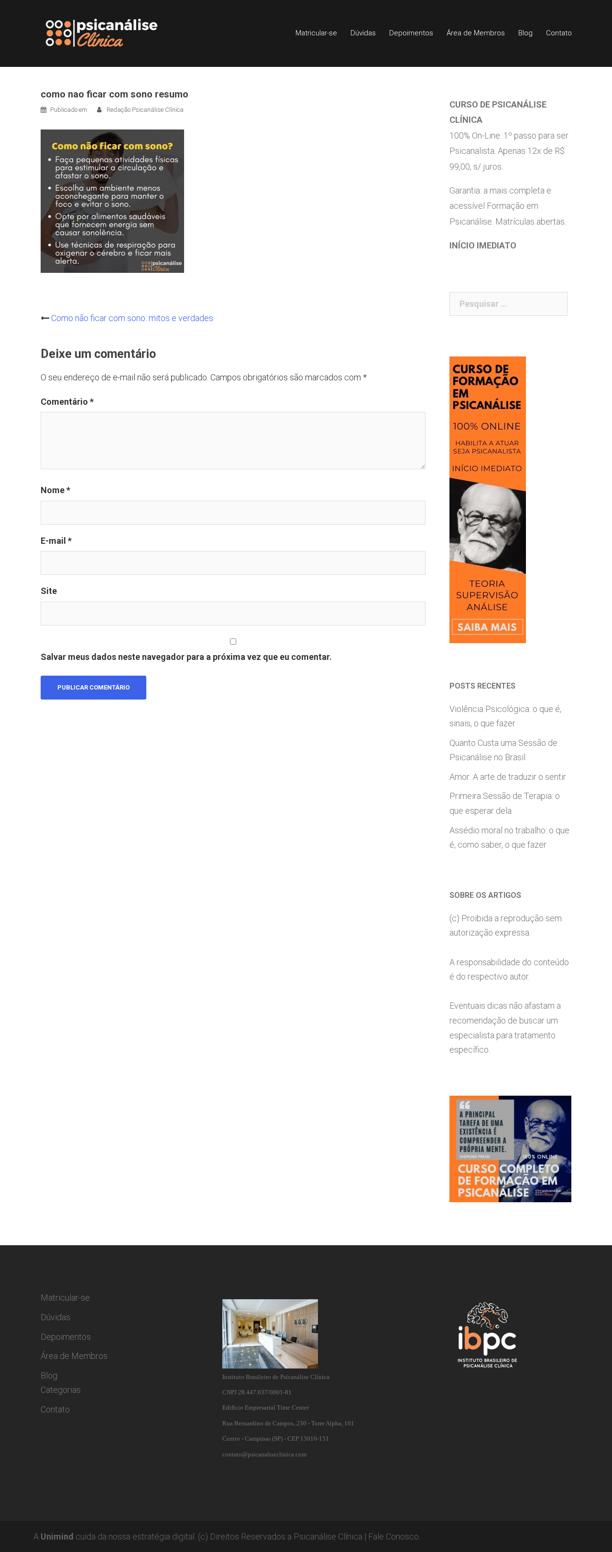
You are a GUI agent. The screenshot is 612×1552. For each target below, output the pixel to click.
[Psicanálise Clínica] (115, 33)
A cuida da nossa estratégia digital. (114, 1536)
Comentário (67, 402)
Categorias (61, 1390)
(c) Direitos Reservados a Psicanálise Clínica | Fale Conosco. (309, 1536)
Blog (525, 33)
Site (49, 591)
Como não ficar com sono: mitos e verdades (132, 318)
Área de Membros (476, 33)
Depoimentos (411, 33)
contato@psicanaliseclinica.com (264, 1454)
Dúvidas (363, 33)
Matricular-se (316, 33)
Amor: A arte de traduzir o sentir (507, 777)
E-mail (56, 541)
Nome (55, 490)
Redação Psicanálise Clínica (145, 109)
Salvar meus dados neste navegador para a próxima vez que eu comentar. (186, 657)
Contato (559, 33)
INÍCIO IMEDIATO (482, 245)
